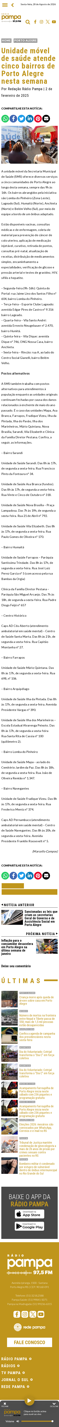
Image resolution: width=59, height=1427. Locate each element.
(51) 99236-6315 (42, 1303)
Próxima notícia (40, 934)
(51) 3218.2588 (35, 1295)
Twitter (47, 21)
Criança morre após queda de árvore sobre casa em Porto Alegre (36, 1000)
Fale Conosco (29, 1342)
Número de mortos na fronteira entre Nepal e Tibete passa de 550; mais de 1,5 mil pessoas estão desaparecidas (37, 1020)
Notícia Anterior (19, 905)
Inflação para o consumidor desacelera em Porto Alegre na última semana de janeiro (17, 947)
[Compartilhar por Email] (46, 119)
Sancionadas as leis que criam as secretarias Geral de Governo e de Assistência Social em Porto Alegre (41, 918)
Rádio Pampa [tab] (14, 1359)
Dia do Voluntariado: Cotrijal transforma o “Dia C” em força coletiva (36, 1055)
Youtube (53, 21)
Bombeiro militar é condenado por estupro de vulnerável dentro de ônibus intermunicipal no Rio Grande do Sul (38, 1168)
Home (6, 40)
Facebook (35, 21)
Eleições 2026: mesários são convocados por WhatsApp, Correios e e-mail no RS (36, 1128)
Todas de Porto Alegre (29, 892)
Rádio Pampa (11, 18)
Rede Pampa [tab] (13, 1387)
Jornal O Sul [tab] (15, 1380)
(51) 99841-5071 (37, 1299)
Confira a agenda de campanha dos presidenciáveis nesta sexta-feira (37, 1037)
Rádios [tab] (8, 1366)
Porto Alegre (25, 40)
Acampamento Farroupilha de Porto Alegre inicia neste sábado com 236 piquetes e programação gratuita (36, 1093)
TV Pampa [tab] (11, 1373)
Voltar (13, 885)
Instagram (41, 21)
